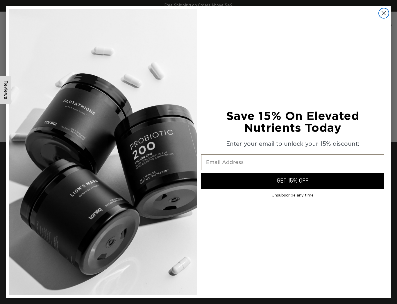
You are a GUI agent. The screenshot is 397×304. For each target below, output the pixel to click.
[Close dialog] (384, 13)
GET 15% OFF (293, 181)
